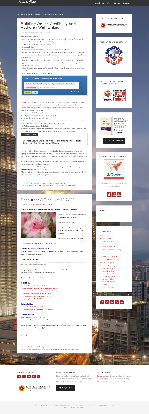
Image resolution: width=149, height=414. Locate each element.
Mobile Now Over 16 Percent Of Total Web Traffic (37, 293)
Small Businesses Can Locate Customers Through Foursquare (40, 288)
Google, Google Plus (108, 274)
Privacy (66, 407)
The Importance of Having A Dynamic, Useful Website (38, 309)
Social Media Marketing (59, 183)
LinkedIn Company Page (47, 349)
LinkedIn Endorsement (35, 185)
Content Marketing (106, 253)
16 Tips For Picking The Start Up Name (34, 307)
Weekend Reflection (108, 246)
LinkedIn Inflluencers (73, 349)
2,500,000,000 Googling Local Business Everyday (37, 296)
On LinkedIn (25, 102)
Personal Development (107, 263)
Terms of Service (78, 407)
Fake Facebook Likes (34, 349)
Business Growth (35, 183)
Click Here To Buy (114, 141)
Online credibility (72, 185)
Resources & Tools (108, 241)
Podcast (104, 284)
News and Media (107, 279)
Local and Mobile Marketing (109, 259)
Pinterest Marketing (108, 282)
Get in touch (101, 376)
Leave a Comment (45, 32)
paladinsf (30, 335)
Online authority (62, 185)
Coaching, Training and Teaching (110, 250)
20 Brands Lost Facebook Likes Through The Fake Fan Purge (40, 291)
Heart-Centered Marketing (108, 256)
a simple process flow (31, 270)
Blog (29, 183)
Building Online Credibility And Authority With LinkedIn (48, 26)
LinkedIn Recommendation (49, 185)
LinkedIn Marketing (46, 183)
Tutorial (104, 244)
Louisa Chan (32, 3)
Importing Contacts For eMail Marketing (34, 299)
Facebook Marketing (108, 271)
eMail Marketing (107, 268)
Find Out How (65, 388)
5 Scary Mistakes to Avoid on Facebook (34, 285)
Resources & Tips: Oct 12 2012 (47, 200)
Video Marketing (107, 287)
